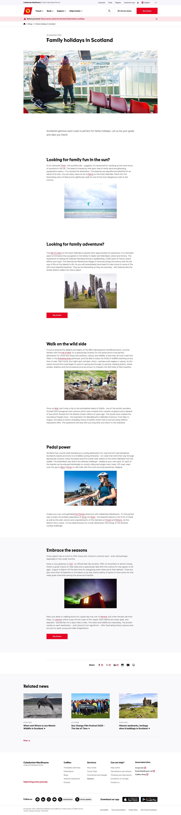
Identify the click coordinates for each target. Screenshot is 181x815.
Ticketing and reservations (121, 775)
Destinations (69, 771)
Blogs (30, 24)
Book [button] (49, 11)
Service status (125, 11)
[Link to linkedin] (43, 799)
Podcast (67, 782)
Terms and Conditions (118, 810)
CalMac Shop (140, 774)
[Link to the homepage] (42, 764)
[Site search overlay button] (109, 11)
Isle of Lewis (55, 253)
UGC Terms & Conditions (149, 810)
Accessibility (104, 810)
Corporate (101, 2)
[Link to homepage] (27, 11)
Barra (90, 174)
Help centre (115, 768)
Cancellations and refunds (121, 771)
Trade (110, 2)
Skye (62, 467)
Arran (69, 467)
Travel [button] (38, 11)
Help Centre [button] (74, 11)
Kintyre (118, 520)
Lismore (58, 619)
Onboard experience (72, 779)
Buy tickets (147, 11)
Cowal (108, 520)
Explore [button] (60, 11)
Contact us (115, 782)
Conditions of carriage (119, 779)
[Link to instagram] (49, 799)
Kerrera (104, 617)
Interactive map (129, 2)
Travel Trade (92, 771)
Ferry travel (91, 768)
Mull (56, 408)
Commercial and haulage (97, 775)
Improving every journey (35, 782)
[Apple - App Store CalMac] (130, 799)
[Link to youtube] (54, 799)
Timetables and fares (72, 768)
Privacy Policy (133, 810)
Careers (90, 779)
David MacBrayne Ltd (144, 771)
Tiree (63, 165)
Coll (71, 564)
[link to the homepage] (24, 24)
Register (118, 2)
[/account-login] (138, 2)
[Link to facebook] (37, 799)
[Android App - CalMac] (149, 799)
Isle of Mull (66, 353)
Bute (93, 517)
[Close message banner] (157, 19)
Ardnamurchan (64, 358)
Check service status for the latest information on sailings (62, 19)
